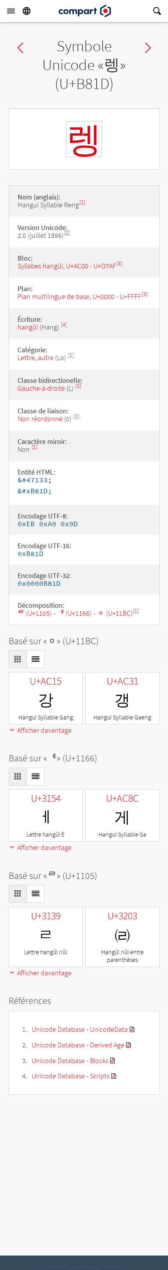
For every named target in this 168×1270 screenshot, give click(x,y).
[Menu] (11, 11)
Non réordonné (40, 418)
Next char (148, 48)
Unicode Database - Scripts (70, 1075)
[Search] (157, 11)
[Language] (26, 11)
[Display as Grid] (18, 659)
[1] (82, 202)
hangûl (28, 327)
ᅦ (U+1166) (74, 613)
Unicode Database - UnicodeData (80, 1029)
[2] (67, 233)
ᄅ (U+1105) (35, 613)
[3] (119, 263)
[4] (64, 324)
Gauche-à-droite (41, 388)
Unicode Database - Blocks (70, 1060)
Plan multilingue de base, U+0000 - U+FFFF (79, 296)
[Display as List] (36, 659)
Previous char (20, 48)
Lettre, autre (36, 357)
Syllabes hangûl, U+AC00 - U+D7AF (67, 265)
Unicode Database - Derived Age (78, 1044)
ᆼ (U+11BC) (114, 613)
